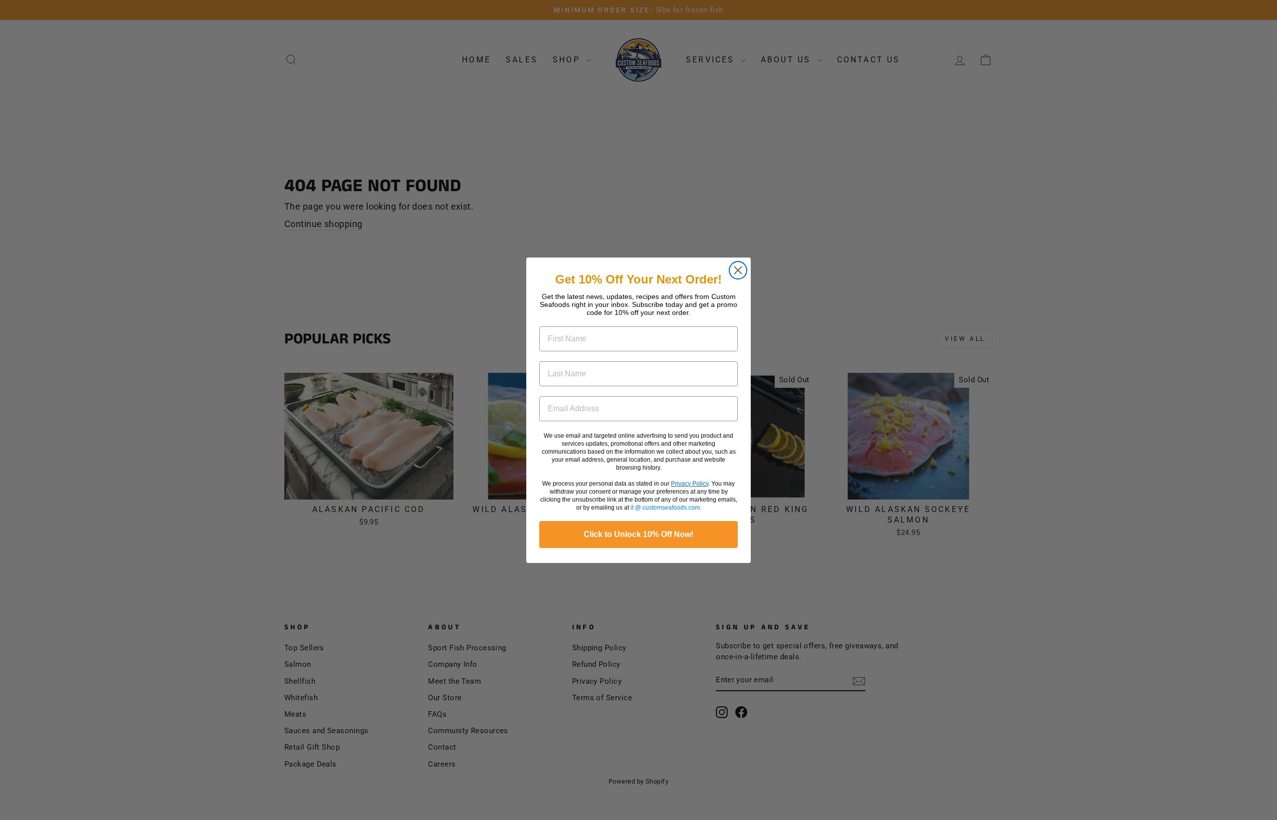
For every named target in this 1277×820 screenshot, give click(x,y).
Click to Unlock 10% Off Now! (638, 534)
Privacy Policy (689, 483)
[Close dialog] (738, 270)
